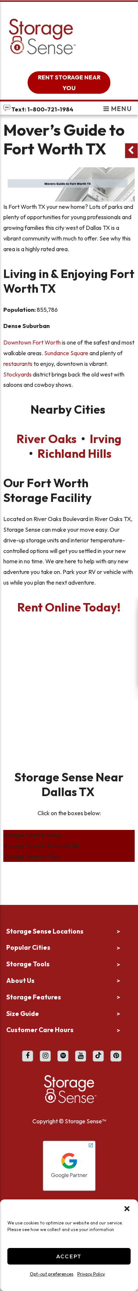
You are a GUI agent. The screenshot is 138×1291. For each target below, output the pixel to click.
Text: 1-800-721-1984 (41, 109)
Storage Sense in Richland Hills (41, 845)
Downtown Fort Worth (32, 342)
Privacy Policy (91, 1274)
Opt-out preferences (52, 1274)
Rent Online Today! (69, 607)
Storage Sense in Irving (32, 835)
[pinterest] (115, 1056)
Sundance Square (66, 353)
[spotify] (62, 1056)
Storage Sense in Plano (32, 856)
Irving (105, 438)
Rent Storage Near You (69, 83)
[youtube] (80, 1056)
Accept (69, 1256)
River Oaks (47, 438)
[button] (127, 1208)
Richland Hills (75, 453)
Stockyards (17, 374)
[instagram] (45, 1056)
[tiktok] (98, 1056)
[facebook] (27, 1056)
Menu (120, 108)
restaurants (17, 363)
